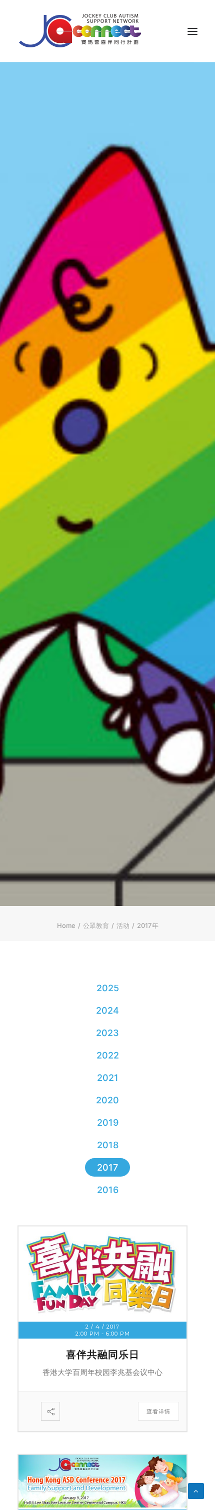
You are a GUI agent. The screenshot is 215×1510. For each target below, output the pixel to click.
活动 (123, 925)
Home (66, 925)
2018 (107, 1145)
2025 (107, 988)
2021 (107, 1077)
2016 (107, 1190)
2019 (107, 1122)
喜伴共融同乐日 (103, 1354)
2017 (107, 1167)
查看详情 (158, 1411)
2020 (107, 1100)
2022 (107, 1055)
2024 (107, 1010)
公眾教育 (96, 925)
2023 (107, 1033)
